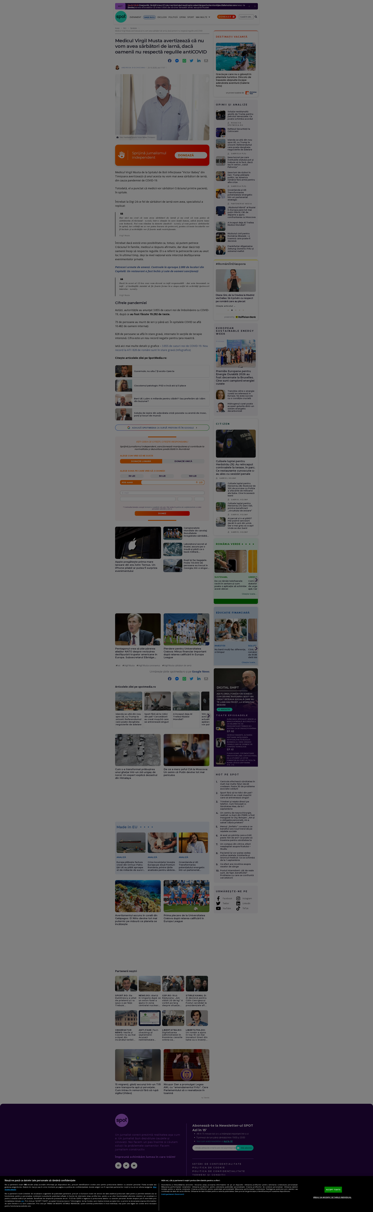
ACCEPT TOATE (333, 1189)
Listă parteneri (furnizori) (172, 1194)
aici (22, 1201)
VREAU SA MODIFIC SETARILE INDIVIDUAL (332, 1197)
